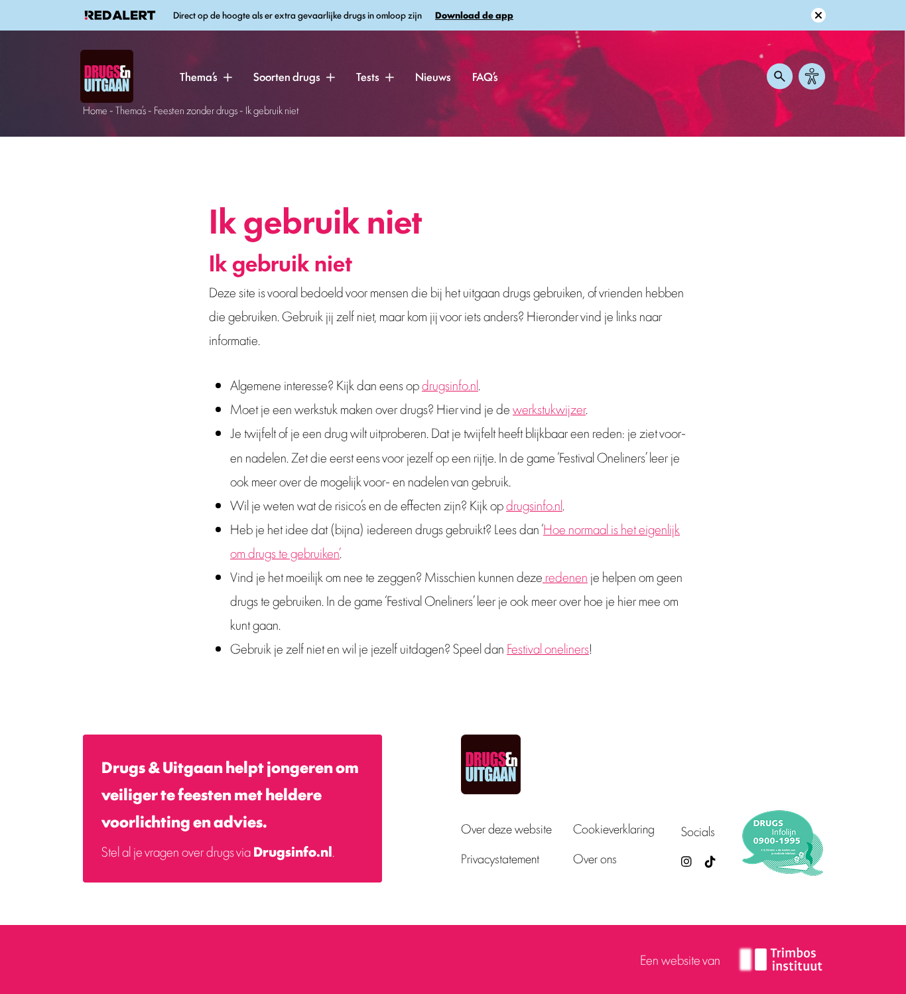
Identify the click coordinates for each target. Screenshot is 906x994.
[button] (227, 77)
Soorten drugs (286, 76)
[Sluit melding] (818, 15)
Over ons (595, 858)
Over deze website (506, 828)
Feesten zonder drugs (195, 109)
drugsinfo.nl (450, 384)
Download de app (474, 15)
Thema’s (199, 76)
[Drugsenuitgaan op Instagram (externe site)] (686, 861)
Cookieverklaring (614, 828)
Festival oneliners (548, 648)
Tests (367, 76)
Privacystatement (500, 858)
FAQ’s (485, 76)
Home (95, 109)
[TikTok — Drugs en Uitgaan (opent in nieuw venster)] (709, 861)
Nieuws (433, 76)
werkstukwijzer (549, 408)
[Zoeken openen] (780, 76)
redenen (565, 576)
